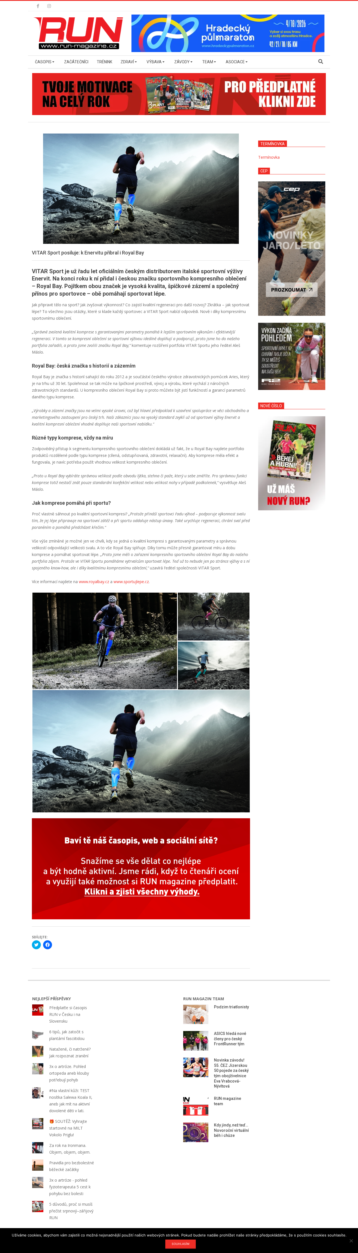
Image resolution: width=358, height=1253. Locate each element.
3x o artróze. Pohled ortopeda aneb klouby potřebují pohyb (69, 1073)
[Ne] (351, 1240)
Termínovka (269, 157)
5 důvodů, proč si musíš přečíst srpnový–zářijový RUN (71, 1210)
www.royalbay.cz (94, 581)
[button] (79, 33)
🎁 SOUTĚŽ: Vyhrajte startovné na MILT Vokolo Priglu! (68, 1128)
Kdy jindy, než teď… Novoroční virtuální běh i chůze (231, 1130)
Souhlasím (180, 1243)
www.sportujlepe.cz (131, 581)
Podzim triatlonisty (231, 1007)
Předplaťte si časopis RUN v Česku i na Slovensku (68, 1014)
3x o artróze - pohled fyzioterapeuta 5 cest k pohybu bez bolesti (70, 1186)
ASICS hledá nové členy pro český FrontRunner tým (230, 1038)
